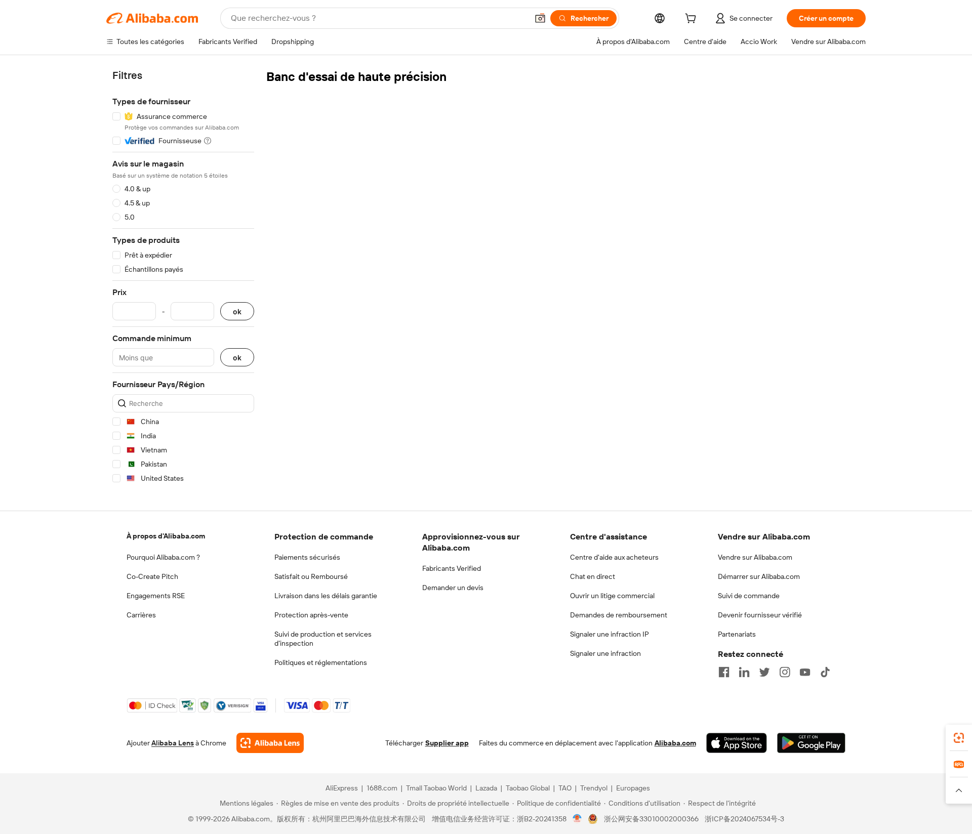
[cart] (692, 20)
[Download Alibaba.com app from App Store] (736, 743)
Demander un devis (452, 587)
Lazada (486, 788)
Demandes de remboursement (618, 615)
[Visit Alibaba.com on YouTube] (805, 672)
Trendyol (594, 788)
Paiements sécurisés (307, 557)
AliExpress (342, 788)
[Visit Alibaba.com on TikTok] (825, 672)
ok (237, 311)
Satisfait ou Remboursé (311, 576)
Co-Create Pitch (152, 576)
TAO (565, 788)
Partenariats (737, 634)
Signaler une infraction (605, 653)
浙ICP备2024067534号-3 (744, 819)
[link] (959, 738)
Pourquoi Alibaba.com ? (163, 557)
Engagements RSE (156, 596)
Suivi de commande (749, 596)
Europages (633, 788)
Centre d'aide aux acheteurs (614, 557)
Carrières (141, 615)
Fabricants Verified (451, 568)
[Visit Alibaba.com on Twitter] (764, 672)
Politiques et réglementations (320, 662)
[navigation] (183, 278)
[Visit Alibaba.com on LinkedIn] (744, 672)
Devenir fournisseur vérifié (760, 615)
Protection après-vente (311, 615)
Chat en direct (592, 576)
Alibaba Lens (172, 743)
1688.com (382, 788)
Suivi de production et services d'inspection (323, 638)
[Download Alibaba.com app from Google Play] (811, 743)
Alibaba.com (675, 743)
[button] (540, 18)
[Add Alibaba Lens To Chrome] (270, 743)
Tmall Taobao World (436, 788)
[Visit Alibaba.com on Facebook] (724, 672)
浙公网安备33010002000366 (651, 819)
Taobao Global (528, 788)
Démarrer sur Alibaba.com (759, 576)
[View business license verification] (577, 819)
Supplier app (447, 743)
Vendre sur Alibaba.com (755, 557)
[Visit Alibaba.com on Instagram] (785, 672)
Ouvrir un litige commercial (612, 596)
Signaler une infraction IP (609, 634)
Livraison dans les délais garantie (325, 596)
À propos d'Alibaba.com (166, 536)
